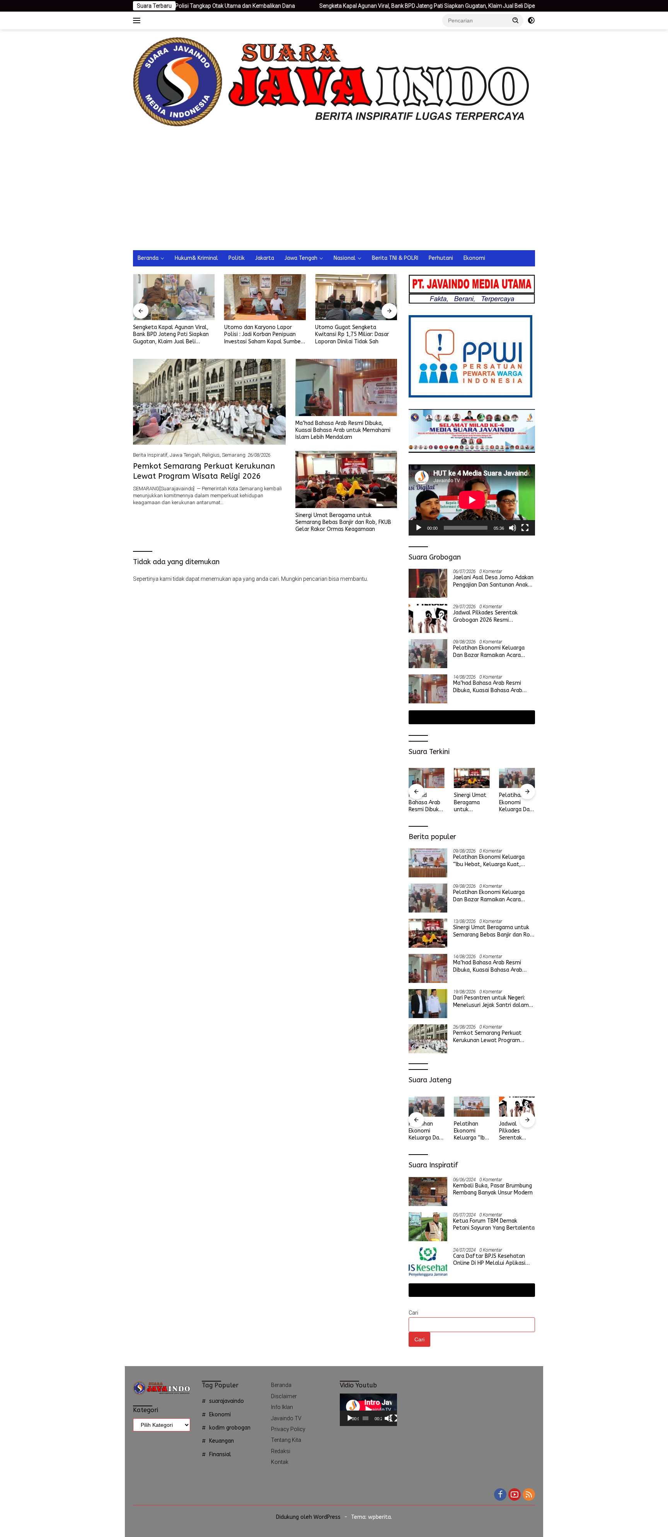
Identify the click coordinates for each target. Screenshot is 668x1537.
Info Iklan (282, 1407)
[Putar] (419, 528)
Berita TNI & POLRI (395, 258)
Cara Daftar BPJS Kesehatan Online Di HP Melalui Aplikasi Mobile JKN (489, 1260)
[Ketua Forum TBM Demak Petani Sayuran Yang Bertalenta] (428, 1226)
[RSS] (529, 1495)
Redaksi (280, 1451)
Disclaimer (284, 1396)
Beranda (148, 258)
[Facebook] (500, 1495)
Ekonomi (474, 258)
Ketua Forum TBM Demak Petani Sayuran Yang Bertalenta (494, 1224)
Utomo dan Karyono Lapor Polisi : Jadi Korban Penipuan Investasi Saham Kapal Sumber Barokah (172, 334)
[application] (472, 500)
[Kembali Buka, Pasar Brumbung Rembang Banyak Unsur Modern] (428, 1191)
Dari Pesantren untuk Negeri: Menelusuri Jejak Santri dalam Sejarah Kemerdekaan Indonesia (493, 1001)
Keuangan (221, 1441)
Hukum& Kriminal (196, 258)
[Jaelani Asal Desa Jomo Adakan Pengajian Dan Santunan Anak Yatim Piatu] (428, 583)
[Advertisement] (357, 192)
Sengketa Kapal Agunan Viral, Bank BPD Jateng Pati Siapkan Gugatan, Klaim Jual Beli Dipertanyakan (362, 6)
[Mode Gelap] (531, 20)
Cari (413, 1313)
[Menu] (138, 20)
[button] (515, 20)
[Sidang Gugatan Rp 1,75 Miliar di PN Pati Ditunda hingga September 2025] (356, 297)
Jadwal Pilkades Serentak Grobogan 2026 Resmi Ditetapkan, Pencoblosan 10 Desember (489, 616)
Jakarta (264, 258)
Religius (211, 455)
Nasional (345, 258)
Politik (236, 258)
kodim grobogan (229, 1427)
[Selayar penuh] (525, 528)
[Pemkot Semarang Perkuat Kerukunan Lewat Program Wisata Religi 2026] (209, 402)
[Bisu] (512, 528)
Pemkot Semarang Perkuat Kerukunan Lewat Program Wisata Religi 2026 (517, 802)
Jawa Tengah (301, 258)
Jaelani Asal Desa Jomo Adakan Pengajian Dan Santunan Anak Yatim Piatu (493, 581)
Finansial (220, 1454)
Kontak (279, 1462)
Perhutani (441, 258)
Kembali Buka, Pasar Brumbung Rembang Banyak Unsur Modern (493, 1189)
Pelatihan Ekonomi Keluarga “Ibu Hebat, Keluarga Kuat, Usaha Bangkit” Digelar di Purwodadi (489, 861)
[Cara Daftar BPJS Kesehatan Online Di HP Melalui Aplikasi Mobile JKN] (428, 1261)
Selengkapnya (469, 717)
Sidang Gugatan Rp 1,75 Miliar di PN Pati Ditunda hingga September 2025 (356, 334)
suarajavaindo (226, 1401)
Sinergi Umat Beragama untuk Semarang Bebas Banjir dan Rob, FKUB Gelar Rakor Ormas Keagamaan (343, 522)
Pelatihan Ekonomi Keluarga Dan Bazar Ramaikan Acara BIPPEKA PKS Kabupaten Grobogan (489, 651)
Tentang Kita (286, 1440)
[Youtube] (514, 1495)
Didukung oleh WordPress (308, 1517)
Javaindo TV (286, 1418)
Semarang (233, 455)
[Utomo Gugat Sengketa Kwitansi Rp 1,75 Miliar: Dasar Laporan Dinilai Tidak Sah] (265, 297)
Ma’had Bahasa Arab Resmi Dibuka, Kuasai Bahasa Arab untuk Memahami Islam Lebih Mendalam (342, 430)
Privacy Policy (288, 1429)
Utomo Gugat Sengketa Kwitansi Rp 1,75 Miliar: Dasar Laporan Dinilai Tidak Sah (261, 334)
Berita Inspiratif (150, 455)
